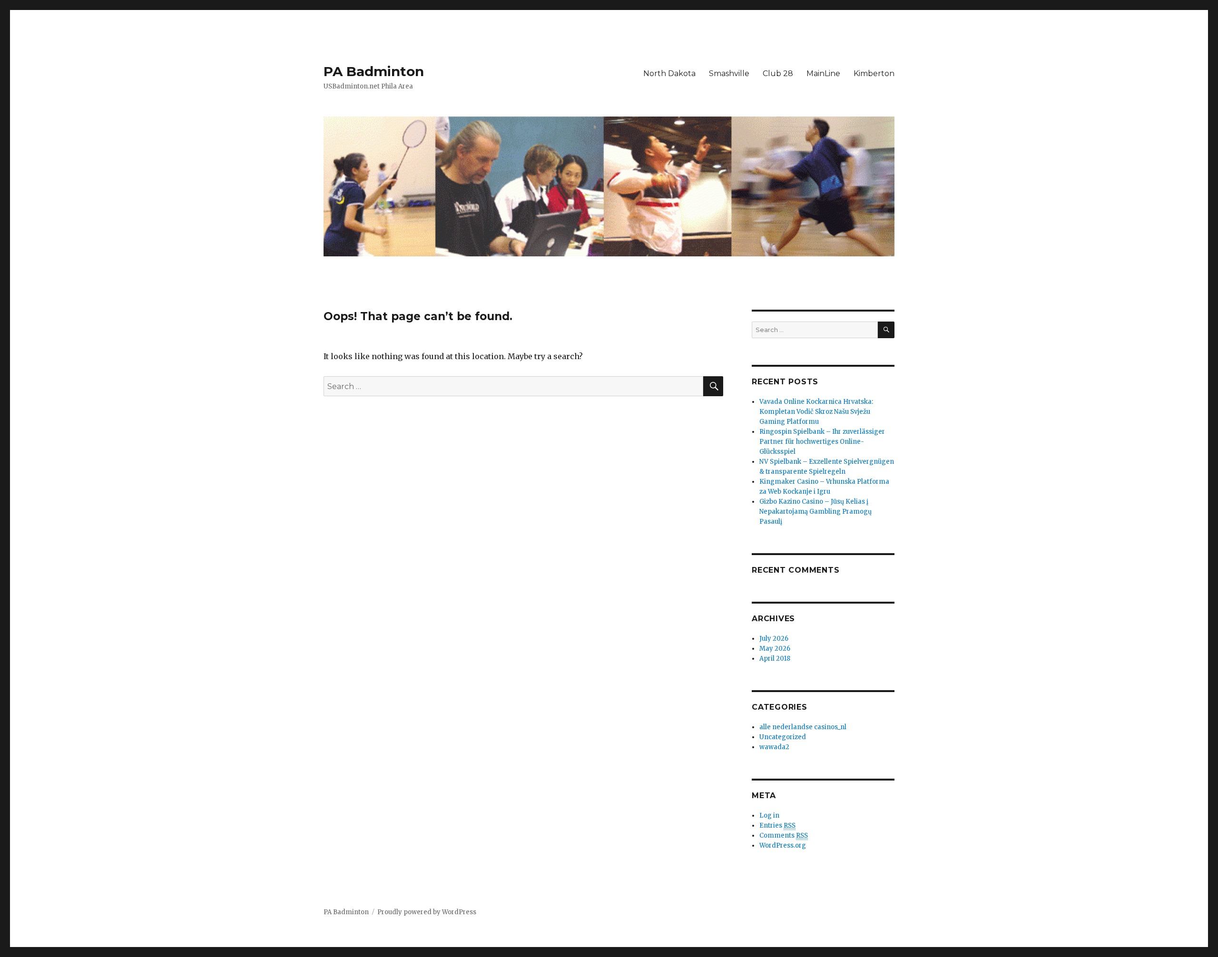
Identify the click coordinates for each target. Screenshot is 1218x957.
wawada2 (774, 747)
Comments (783, 835)
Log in (769, 815)
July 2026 (773, 639)
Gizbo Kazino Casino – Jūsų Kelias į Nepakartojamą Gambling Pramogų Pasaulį (815, 512)
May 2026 (774, 649)
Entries (777, 825)
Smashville (729, 73)
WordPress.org (782, 845)
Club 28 (778, 73)
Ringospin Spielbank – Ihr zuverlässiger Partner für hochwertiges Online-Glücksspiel (822, 442)
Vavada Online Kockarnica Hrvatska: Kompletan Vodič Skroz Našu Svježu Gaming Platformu (816, 412)
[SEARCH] (886, 330)
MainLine (823, 73)
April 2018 (774, 658)
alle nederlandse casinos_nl (802, 727)
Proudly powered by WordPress (426, 912)
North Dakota (669, 73)
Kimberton (874, 73)
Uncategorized (782, 737)
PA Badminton (374, 71)
